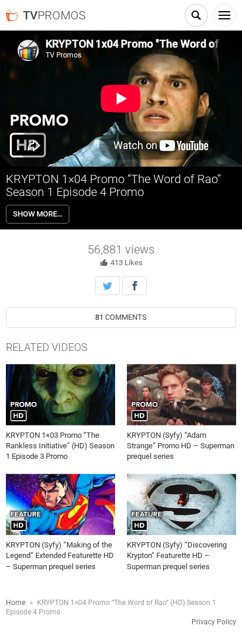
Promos (54, 15)
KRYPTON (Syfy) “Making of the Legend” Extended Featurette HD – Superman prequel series (60, 555)
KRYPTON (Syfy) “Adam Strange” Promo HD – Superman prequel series (180, 446)
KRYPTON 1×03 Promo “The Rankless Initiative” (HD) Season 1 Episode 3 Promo (60, 446)
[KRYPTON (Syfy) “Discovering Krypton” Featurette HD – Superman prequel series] (181, 505)
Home (15, 603)
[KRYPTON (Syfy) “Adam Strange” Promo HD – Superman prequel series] (181, 394)
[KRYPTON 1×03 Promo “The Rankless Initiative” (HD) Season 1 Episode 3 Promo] (60, 394)
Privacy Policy (213, 622)
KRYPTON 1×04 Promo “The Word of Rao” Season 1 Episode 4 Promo (113, 185)
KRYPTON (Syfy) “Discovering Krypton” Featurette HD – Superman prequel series (177, 555)
